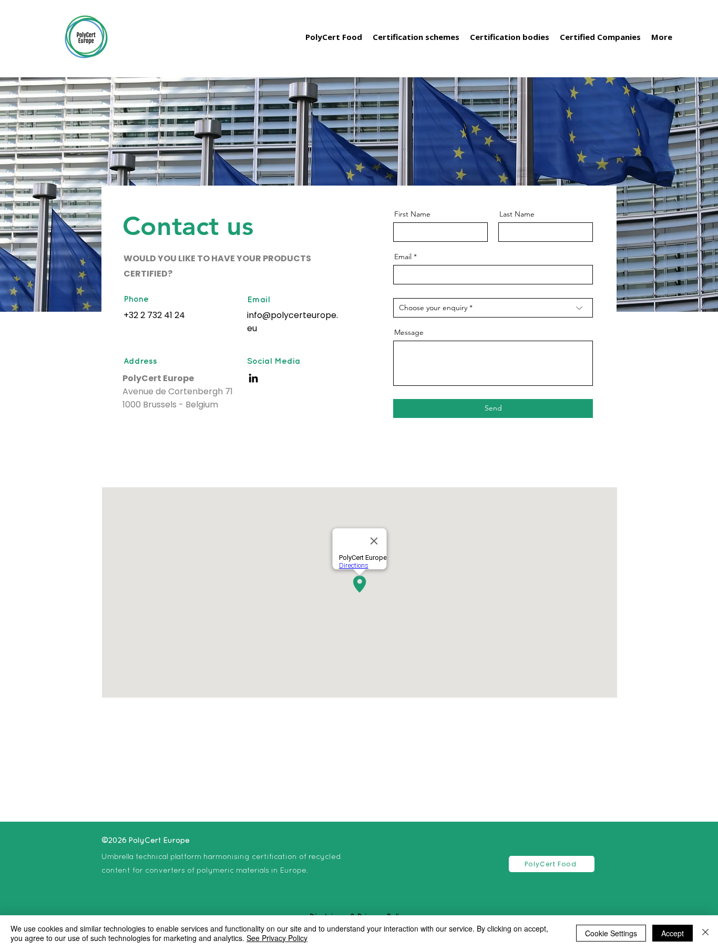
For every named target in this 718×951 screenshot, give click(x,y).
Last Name (517, 214)
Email (403, 256)
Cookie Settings (611, 933)
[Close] (705, 933)
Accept (672, 933)
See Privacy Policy (277, 938)
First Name (412, 214)
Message (409, 332)
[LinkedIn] (253, 378)
